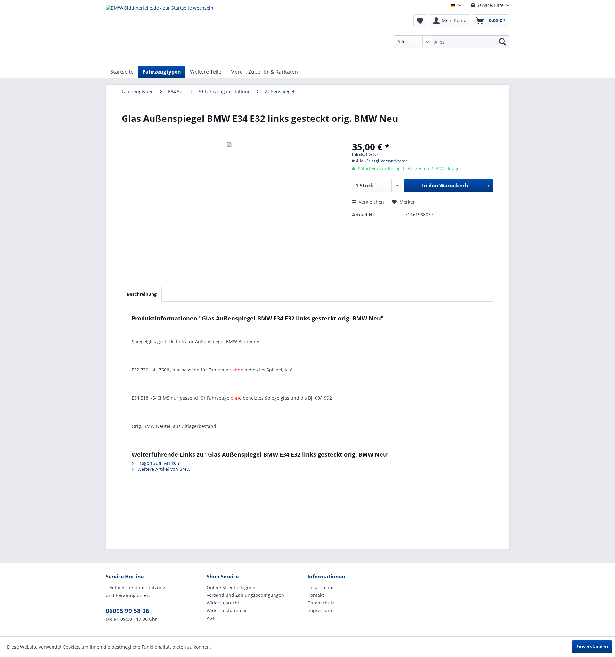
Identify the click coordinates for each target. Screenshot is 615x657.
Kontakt (316, 595)
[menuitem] (451, 41)
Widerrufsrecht (223, 603)
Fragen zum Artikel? (158, 463)
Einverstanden (592, 647)
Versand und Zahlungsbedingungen (245, 595)
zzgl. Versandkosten (389, 160)
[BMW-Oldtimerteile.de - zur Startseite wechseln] (159, 33)
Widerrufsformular (227, 610)
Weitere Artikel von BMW (163, 469)
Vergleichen (370, 202)
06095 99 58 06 (127, 611)
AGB (211, 618)
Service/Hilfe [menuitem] (490, 5)
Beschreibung (142, 294)
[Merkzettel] (420, 20)
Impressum (320, 610)
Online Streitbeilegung (231, 588)
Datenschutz (321, 603)
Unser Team (320, 588)
